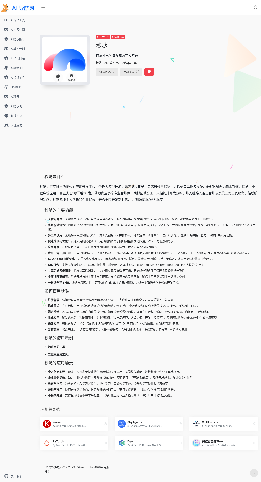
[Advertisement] (223, 63)
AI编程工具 (118, 37)
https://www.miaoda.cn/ (96, 300)
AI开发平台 (103, 37)
